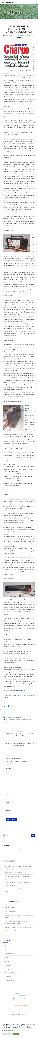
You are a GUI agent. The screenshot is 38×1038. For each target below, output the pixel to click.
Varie (20, 717)
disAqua (7, 957)
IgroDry (7, 961)
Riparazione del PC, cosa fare (13, 872)
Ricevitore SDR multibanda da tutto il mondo (18, 973)
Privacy (13, 907)
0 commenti (30, 35)
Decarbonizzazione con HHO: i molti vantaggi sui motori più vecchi (19, 743)
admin (21, 35)
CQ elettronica (9, 953)
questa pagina (21, 690)
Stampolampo (9, 980)
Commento (9, 768)
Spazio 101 (8, 977)
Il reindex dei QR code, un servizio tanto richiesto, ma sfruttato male (19, 733)
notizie (16, 717)
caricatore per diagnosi (12, 719)
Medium (7, 965)
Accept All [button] (16, 1034)
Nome (8, 794)
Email (8, 802)
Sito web (8, 810)
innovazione (9, 717)
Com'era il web (9, 950)
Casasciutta (8, 946)
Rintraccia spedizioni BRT (19, 1014)
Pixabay (7, 969)
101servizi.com (7, 2)
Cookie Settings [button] (7, 1034)
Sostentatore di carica (14, 722)
